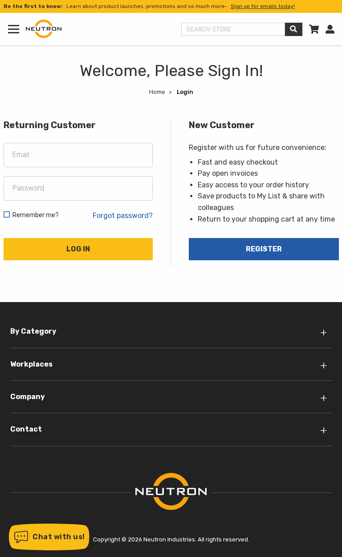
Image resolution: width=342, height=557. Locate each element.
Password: (28, 188)
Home (157, 92)
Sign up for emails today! (263, 6)
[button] (49, 537)
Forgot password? (123, 215)
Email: (21, 154)
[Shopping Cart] (314, 29)
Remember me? (35, 215)
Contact (26, 429)
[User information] (330, 29)
